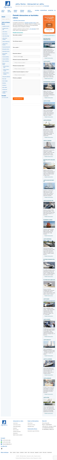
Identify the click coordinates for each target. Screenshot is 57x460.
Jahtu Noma (3, 11)
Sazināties (50, 10)
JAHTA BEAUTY (47, 339)
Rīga (11, 452)
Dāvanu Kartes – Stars (6, 67)
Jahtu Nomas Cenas (16, 424)
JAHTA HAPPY (46, 61)
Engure (18, 452)
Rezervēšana (43, 10)
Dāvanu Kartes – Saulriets (6, 73)
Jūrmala (14, 452)
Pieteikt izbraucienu (49, 58)
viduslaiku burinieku (30, 22)
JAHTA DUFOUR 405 (48, 200)
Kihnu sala (44, 452)
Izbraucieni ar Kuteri (31, 424)
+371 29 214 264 (5, 97)
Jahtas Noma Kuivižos (5, 44)
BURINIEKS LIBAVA (47, 219)
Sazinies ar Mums (30, 458)
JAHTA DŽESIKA (47, 120)
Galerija (37, 10)
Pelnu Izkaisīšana (5, 61)
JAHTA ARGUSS (47, 378)
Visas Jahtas (9, 11)
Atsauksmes (4, 89)
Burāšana (4, 83)
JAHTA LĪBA (46, 397)
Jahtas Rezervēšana (17, 426)
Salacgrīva (36, 452)
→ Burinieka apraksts (19, 20)
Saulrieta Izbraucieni (17, 431)
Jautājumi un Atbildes (4, 92)
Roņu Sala (4, 78)
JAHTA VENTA (46, 319)
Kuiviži (41, 452)
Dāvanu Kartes (22, 11)
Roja (28, 452)
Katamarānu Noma (5, 51)
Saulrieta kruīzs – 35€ (5, 29)
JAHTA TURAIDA (47, 140)
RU (55, 10)
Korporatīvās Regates (4, 54)
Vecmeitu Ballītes (5, 56)
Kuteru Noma (4, 33)
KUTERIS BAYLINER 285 (49, 279)
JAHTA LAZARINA (47, 359)
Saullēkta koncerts (5, 26)
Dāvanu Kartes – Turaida (6, 70)
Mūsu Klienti (4, 87)
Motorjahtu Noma (5, 49)
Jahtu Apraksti (29, 11)
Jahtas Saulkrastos (6, 41)
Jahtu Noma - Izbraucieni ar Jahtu (29, 4)
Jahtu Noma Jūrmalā (4, 39)
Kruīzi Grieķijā (4, 80)
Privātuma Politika (19, 458)
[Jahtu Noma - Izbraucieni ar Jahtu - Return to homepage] (7, 5)
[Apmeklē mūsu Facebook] (2, 448)
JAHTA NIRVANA (47, 239)
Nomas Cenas (15, 11)
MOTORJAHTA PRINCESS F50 (46, 39)
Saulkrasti (22, 452)
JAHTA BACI (46, 299)
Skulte (26, 452)
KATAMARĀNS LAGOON (49, 81)
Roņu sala (32, 452)
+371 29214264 (32, 28)
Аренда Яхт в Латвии (37, 458)
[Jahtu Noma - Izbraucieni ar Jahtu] (8, 423)
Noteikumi (4, 85)
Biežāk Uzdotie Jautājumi (17, 434)
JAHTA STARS (46, 101)
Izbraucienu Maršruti (6, 76)
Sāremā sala (49, 452)
